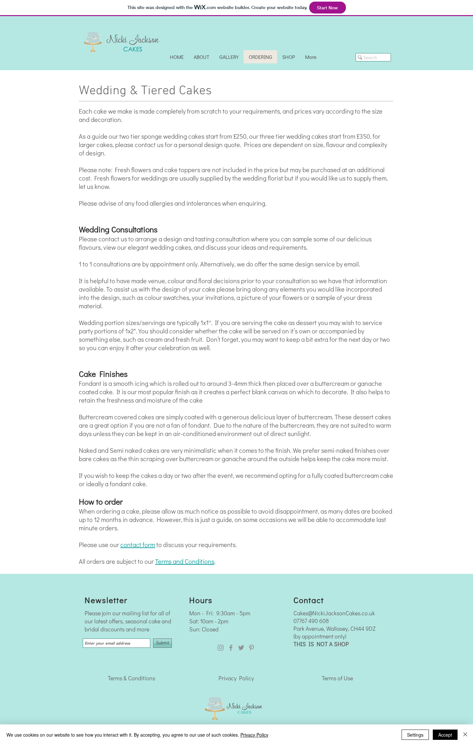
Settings (415, 734)
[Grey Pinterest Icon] (251, 648)
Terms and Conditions (184, 561)
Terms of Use (337, 678)
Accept (445, 734)
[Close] (465, 735)
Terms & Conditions (131, 678)
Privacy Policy (236, 678)
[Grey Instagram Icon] (221, 648)
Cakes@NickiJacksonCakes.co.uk (334, 613)
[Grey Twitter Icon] (241, 648)
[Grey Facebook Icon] (231, 648)
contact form (137, 544)
